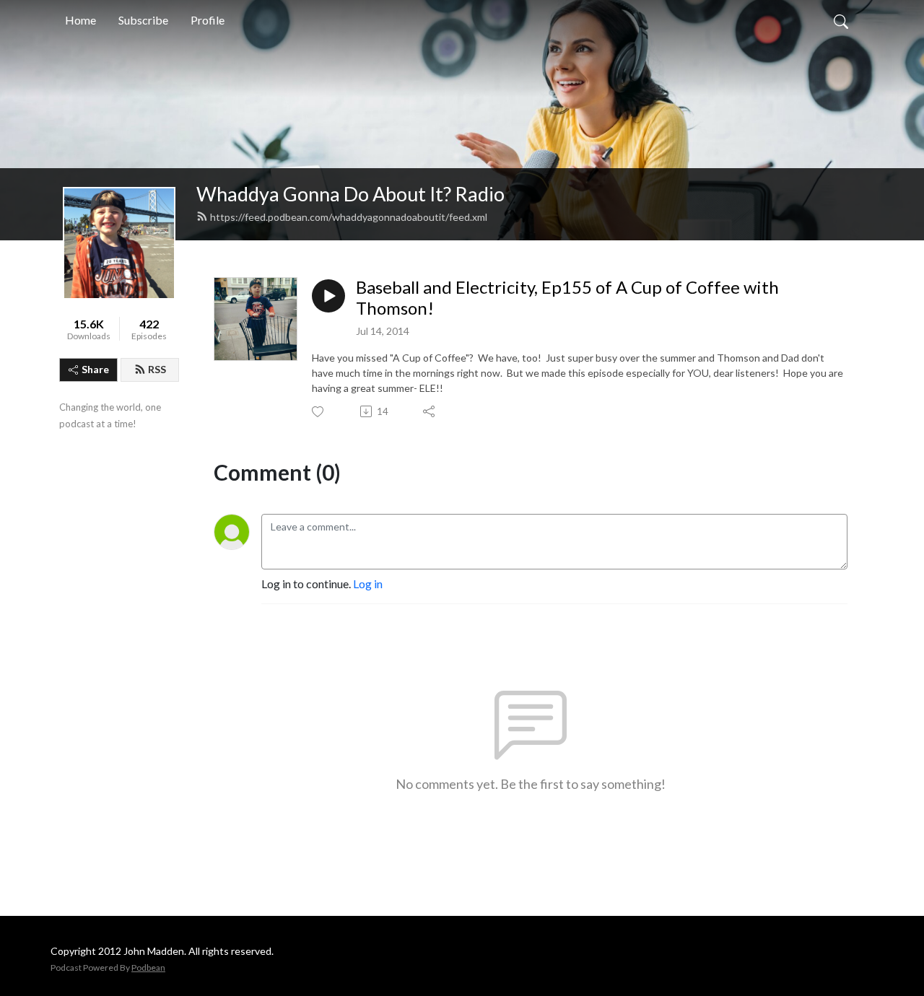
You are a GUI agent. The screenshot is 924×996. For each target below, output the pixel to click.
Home (80, 20)
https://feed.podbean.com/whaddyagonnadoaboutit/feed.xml (348, 217)
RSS (157, 369)
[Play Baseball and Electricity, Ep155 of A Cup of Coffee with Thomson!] (328, 296)
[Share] (430, 411)
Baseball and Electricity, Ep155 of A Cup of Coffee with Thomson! (567, 297)
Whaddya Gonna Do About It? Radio (350, 194)
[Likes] (318, 411)
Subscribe (143, 20)
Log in (368, 583)
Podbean (148, 967)
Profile (208, 20)
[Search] (841, 20)
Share (95, 369)
